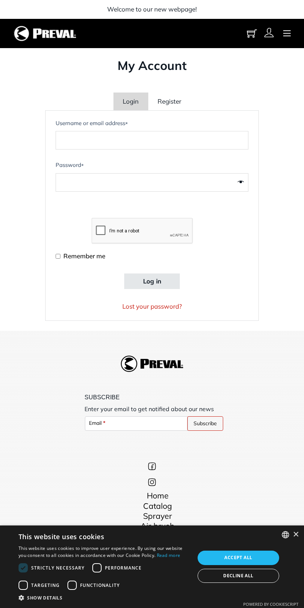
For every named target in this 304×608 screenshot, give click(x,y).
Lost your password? (152, 306)
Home (158, 495)
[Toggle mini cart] (252, 33)
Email (97, 423)
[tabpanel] (152, 215)
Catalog (157, 506)
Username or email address (92, 124)
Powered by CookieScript (270, 604)
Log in (152, 281)
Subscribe (205, 423)
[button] (104, 598)
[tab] (130, 101)
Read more (169, 555)
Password (70, 166)
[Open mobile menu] (287, 33)
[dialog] (152, 566)
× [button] (295, 534)
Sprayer (157, 516)
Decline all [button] (238, 575)
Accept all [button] (238, 557)
